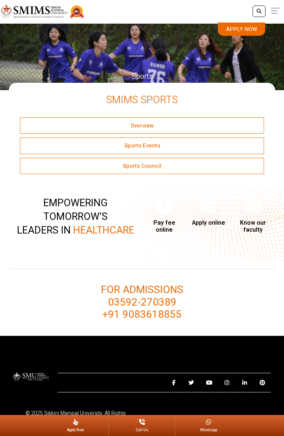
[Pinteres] (262, 382)
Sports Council (142, 166)
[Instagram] (226, 382)
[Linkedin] (244, 382)
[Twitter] (191, 382)
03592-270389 (142, 302)
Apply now (241, 29)
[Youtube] (209, 382)
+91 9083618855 (142, 315)
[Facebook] (173, 382)
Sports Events (142, 146)
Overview (142, 126)
